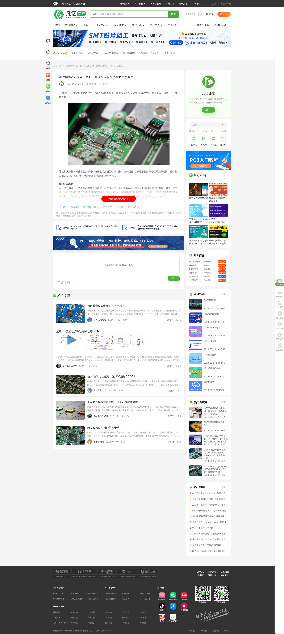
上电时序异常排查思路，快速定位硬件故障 (112, 402)
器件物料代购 (93, 593)
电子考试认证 (144, 599)
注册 (193, 14)
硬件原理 (65, 65)
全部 (224, 131)
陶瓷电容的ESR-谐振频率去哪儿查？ (207, 551)
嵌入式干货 (93, 53)
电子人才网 (184, 3)
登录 (187, 14)
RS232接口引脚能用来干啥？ (104, 427)
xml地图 (203, 631)
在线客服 (143, 618)
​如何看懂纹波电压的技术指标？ (106, 305)
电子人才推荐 (110, 599)
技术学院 (70, 25)
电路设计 (75, 206)
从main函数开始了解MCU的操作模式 (208, 516)
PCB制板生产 (76, 593)
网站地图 (192, 631)
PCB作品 (108, 618)
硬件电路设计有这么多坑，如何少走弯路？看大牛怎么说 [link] (97, 65)
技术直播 (74, 612)
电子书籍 (74, 623)
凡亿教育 (139, 3)
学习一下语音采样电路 (201, 527)
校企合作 (125, 599)
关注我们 (216, 3)
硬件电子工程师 (69, 365)
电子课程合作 (144, 593)
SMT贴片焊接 (58, 599)
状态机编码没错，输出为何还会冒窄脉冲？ (209, 539)
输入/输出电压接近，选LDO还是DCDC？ (111, 376)
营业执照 (215, 631)
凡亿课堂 (69, 83)
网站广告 (212, 575)
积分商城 (226, 3)
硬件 (65, 206)
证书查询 (143, 612)
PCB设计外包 (58, 593)
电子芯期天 (98, 441)
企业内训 (125, 593)
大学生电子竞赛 (59, 623)
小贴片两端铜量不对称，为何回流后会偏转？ (209, 499)
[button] (124, 3)
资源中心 (155, 25)
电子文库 (108, 612)
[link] (58, 65)
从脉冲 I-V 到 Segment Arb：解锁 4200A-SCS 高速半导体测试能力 (209, 522)
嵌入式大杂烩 (99, 319)
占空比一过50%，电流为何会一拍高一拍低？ (209, 504)
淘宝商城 (125, 618)
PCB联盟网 (155, 3)
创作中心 (210, 14)
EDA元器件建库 (77, 599)
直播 (86, 25)
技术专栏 (91, 612)
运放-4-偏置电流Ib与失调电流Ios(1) (77, 331)
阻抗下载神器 (129, 53)
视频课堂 (56, 612)
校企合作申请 (168, 53)
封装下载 (91, 618)
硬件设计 (196, 131)
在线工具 (137, 25)
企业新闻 (200, 575)
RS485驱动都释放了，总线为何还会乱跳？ (209, 510)
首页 (57, 25)
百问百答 (125, 612)
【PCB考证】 (62, 53)
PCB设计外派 (93, 599)
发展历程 (212, 571)
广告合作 (155, 53)
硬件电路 (87, 206)
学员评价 (143, 53)
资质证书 (227, 631)
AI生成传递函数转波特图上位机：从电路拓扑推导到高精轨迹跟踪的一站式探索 (210, 493)
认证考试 (119, 25)
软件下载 (74, 618)
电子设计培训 (110, 593)
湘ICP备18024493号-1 (105, 631)
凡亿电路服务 (58, 587)
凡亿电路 (123, 3)
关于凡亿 (199, 3)
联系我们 (225, 571)
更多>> (225, 294)
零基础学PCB (78, 53)
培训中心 (101, 25)
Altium (206, 131)
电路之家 (97, 390)
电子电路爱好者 (100, 416)
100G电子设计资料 (110, 53)
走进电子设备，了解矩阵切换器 (205, 545)
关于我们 (173, 25)
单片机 (214, 131)
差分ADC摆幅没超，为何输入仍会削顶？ (209, 533)
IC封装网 (170, 3)
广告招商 (143, 623)
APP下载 (203, 25)
